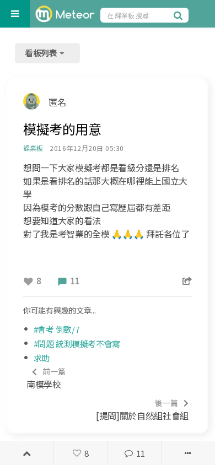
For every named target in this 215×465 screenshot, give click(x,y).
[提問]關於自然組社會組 (142, 409)
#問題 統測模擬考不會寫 (77, 343)
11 (140, 453)
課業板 (32, 148)
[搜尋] (180, 15)
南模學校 (46, 378)
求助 (42, 358)
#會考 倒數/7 (56, 329)
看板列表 (42, 52)
